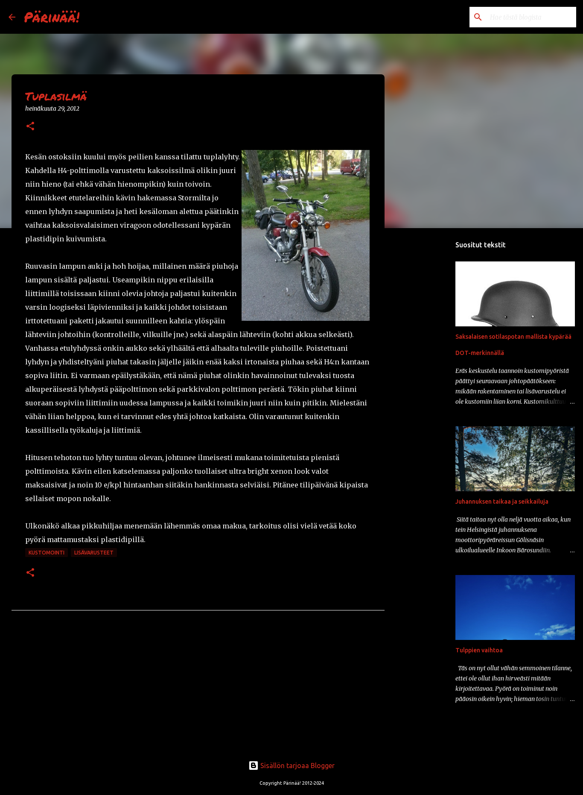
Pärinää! (51, 16)
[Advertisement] (428, 369)
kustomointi (46, 552)
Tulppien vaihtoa (479, 650)
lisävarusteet (94, 552)
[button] (30, 126)
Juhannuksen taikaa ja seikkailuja (501, 501)
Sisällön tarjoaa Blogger (297, 765)
